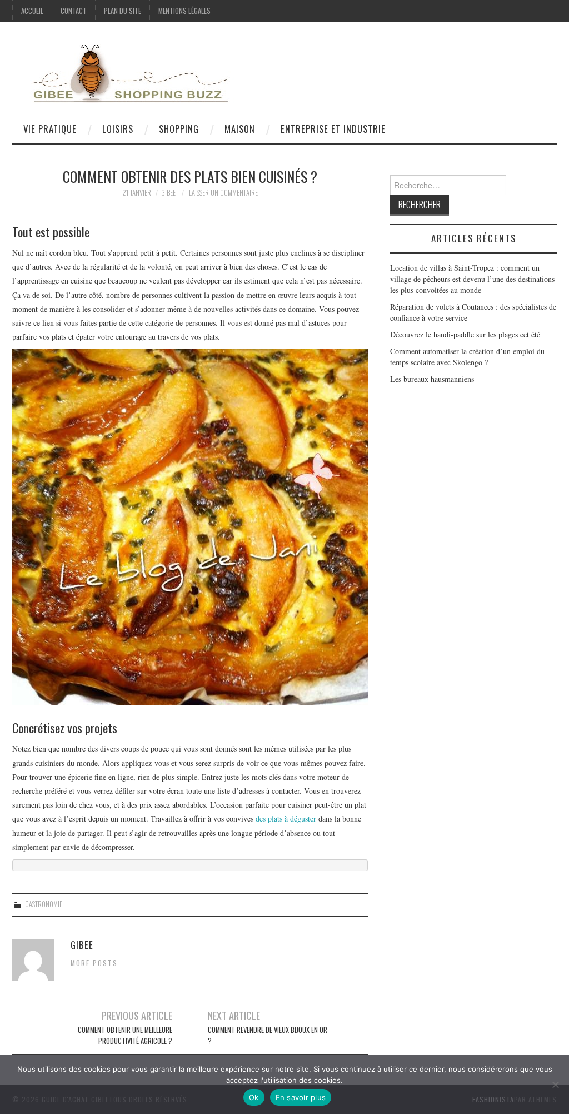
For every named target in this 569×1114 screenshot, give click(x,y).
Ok (254, 1097)
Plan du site (122, 11)
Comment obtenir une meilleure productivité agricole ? (125, 1035)
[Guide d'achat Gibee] (123, 72)
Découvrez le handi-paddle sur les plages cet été (465, 334)
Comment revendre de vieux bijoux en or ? (267, 1035)
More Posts (94, 963)
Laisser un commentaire (223, 192)
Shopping (179, 129)
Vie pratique (50, 129)
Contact (74, 11)
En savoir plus (301, 1097)
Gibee (168, 192)
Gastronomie (43, 904)
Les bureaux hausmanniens (432, 379)
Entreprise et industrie (333, 129)
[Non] (555, 1084)
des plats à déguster (286, 818)
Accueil (32, 11)
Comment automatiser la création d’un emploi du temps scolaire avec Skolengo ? (467, 356)
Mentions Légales (184, 11)
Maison (239, 129)
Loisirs (117, 129)
